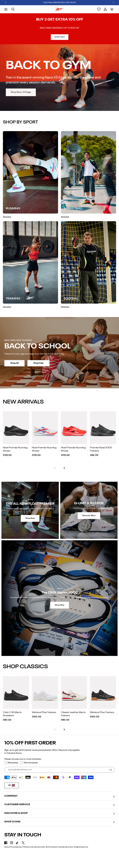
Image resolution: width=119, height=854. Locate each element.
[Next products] (64, 468)
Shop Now (30, 518)
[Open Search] (13, 9)
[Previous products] (54, 468)
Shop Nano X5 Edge (21, 92)
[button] (5, 2)
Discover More (89, 516)
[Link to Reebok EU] (59, 9)
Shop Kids (38, 363)
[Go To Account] (105, 9)
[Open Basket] (112, 9)
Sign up (110, 770)
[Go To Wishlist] (99, 9)
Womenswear (31, 763)
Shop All (14, 363)
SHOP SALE (59, 37)
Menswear (13, 763)
